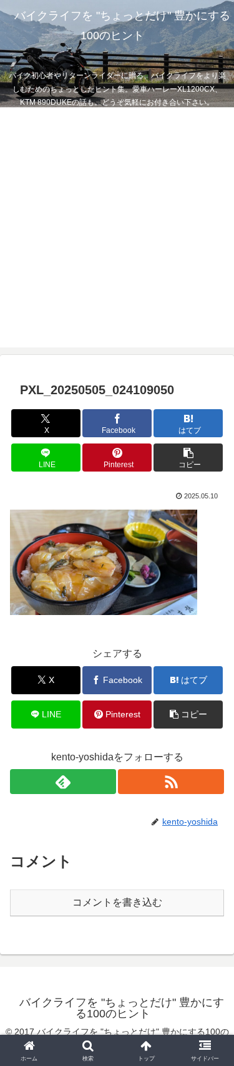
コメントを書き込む (117, 902)
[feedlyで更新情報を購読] (63, 781)
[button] (188, 457)
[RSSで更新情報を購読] (171, 781)
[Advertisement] (117, 230)
